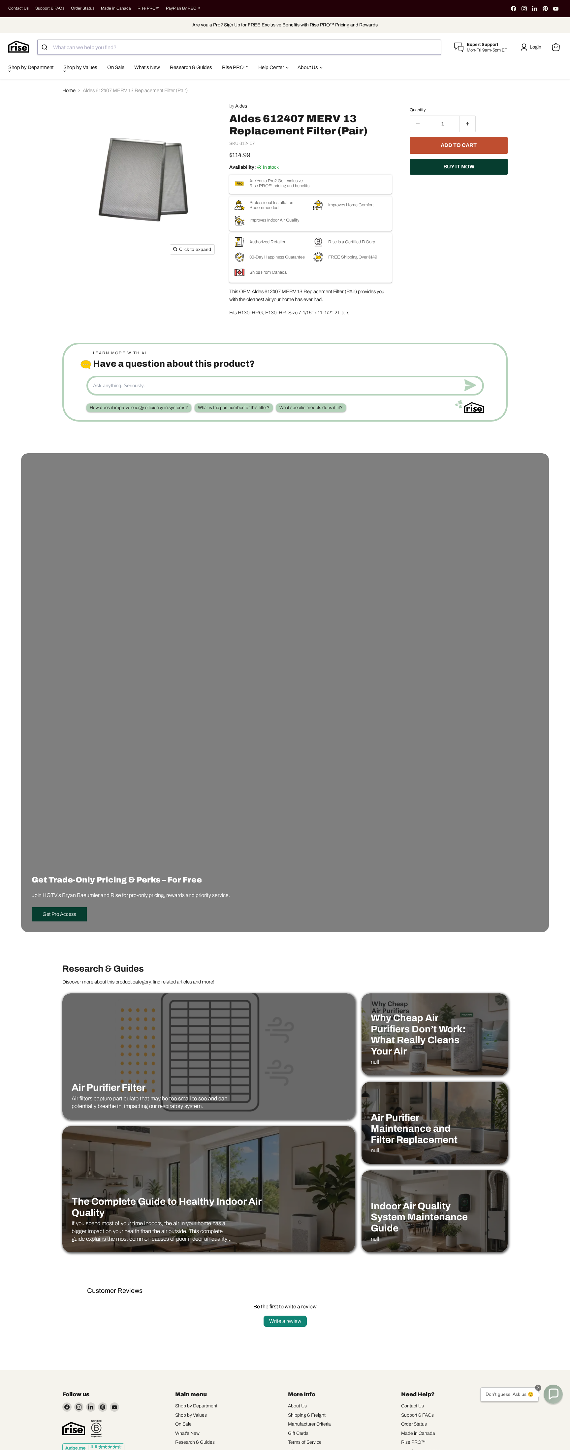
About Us (308, 67)
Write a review (285, 1321)
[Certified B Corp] (96, 1428)
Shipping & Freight (307, 1415)
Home (69, 90)
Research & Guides (191, 67)
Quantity (418, 109)
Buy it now (458, 166)
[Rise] (73, 1428)
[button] (532, 47)
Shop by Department (30, 67)
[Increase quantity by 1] (468, 124)
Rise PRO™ (148, 8)
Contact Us (18, 8)
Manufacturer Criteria (309, 1424)
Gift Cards (298, 1433)
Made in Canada (116, 8)
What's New (147, 67)
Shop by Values (80, 67)
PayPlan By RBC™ (183, 8)
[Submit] (45, 47)
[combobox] (239, 47)
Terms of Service (305, 1442)
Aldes (241, 106)
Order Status (82, 8)
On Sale (115, 67)
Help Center (271, 67)
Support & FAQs (49, 8)
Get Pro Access (59, 914)
